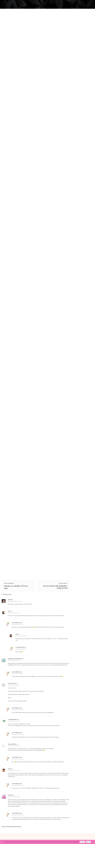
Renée (10, 599)
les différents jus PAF (16, 224)
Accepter (82, 841)
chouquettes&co (13, 719)
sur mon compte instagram (49, 366)
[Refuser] (93, 842)
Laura (9, 768)
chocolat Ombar (58, 332)
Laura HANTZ (12, 683)
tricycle (24, 255)
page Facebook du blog (53, 224)
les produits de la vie (28, 510)
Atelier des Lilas (14, 443)
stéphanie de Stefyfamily (15, 658)
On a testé (8, 1)
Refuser (88, 841)
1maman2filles (12, 744)
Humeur (4, 61)
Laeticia (10, 795)
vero (9, 611)
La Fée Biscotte (8, 70)
